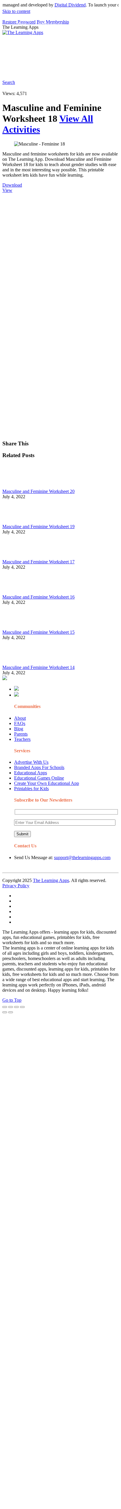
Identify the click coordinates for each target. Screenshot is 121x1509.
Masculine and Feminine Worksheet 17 (38, 561)
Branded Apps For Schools (39, 767)
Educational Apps (30, 772)
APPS (22, 24)
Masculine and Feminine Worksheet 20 (38, 491)
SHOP (92, 36)
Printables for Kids (31, 788)
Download (12, 185)
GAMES (81, 24)
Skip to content (16, 11)
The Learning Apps (51, 880)
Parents (21, 733)
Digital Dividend (63, 4)
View (7, 190)
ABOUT (47, 36)
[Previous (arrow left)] (4, 1012)
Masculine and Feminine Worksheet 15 (38, 632)
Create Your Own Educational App (46, 783)
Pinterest (24, 48)
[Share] (10, 1007)
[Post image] (18, 486)
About (20, 718)
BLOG (70, 36)
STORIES (25, 36)
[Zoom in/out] (22, 1007)
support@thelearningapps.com (82, 857)
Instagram (25, 69)
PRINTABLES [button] (50, 24)
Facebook (85, 69)
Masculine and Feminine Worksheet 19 (38, 526)
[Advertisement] (60, 253)
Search (104, 69)
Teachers (22, 739)
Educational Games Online (39, 777)
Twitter (65, 69)
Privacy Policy (15, 885)
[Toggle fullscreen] (16, 1007)
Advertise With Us (31, 762)
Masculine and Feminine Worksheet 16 (38, 596)
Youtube (46, 69)
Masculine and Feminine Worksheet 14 (38, 667)
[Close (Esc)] (4, 1007)
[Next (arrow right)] (10, 1012)
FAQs (19, 723)
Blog (18, 728)
